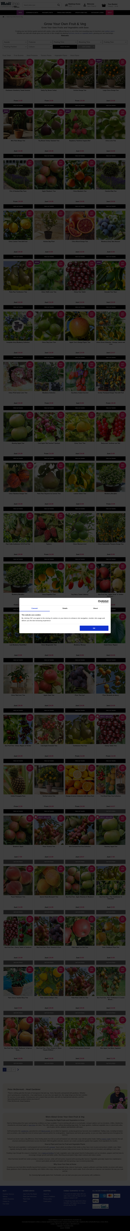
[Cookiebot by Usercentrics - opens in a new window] (99, 601)
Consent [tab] (34, 608)
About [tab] (95, 608)
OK (94, 628)
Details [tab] (65, 608)
